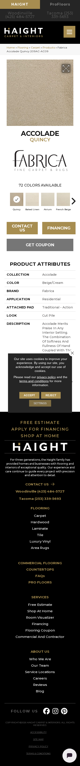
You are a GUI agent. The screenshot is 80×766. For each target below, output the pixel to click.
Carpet (35, 47)
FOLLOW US (24, 711)
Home (11, 47)
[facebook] (46, 711)
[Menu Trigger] (69, 32)
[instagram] (55, 711)
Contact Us (22, 228)
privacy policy (46, 377)
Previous (6, 199)
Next (73, 199)
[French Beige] (63, 199)
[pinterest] (64, 711)
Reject (51, 395)
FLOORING (40, 508)
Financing (58, 228)
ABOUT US (40, 651)
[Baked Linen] (32, 199)
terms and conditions (34, 381)
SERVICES (40, 597)
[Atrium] (48, 199)
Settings (40, 403)
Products (49, 47)
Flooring (23, 47)
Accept (29, 395)
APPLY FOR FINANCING (40, 429)
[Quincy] (16, 199)
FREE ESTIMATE (40, 422)
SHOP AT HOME (40, 435)
